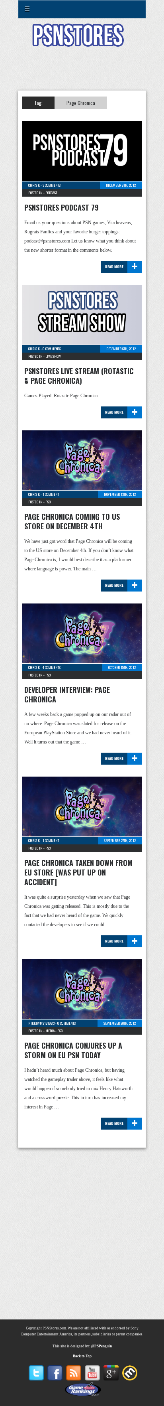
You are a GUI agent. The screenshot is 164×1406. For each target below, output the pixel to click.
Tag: (38, 102)
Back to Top (82, 1356)
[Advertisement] (82, 73)
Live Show (53, 356)
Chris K (34, 185)
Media (50, 1030)
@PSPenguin (101, 1346)
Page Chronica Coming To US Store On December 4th (72, 521)
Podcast (51, 192)
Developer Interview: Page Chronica (67, 694)
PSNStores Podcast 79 (61, 207)
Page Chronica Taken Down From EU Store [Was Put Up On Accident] (78, 872)
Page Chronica (80, 102)
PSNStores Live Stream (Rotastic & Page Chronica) (79, 376)
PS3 (48, 502)
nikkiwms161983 (41, 1023)
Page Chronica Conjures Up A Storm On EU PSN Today (73, 1050)
